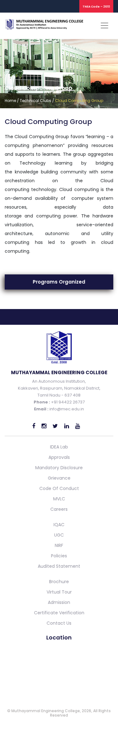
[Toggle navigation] (104, 25)
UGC (59, 535)
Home (10, 100)
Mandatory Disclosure (59, 468)
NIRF (59, 545)
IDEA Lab (59, 447)
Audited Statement (59, 566)
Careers (59, 509)
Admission (59, 602)
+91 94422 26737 (67, 402)
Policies (59, 556)
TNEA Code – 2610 (96, 6)
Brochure (59, 581)
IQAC (59, 524)
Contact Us (59, 623)
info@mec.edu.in (66, 409)
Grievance (59, 478)
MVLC (59, 499)
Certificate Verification (59, 613)
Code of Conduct (59, 488)
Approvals (59, 457)
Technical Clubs (35, 100)
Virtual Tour (59, 592)
